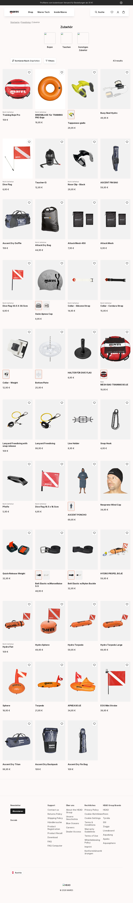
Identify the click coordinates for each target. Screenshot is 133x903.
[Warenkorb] (123, 12)
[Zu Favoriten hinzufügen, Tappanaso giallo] (94, 72)
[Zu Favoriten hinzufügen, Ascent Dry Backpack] (61, 723)
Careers (70, 827)
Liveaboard (108, 830)
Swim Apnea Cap (44, 314)
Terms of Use (91, 835)
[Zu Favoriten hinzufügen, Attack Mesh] (127, 202)
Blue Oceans (72, 823)
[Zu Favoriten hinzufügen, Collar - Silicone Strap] (94, 263)
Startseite (14, 22)
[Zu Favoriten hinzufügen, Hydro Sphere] (61, 604)
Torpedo (39, 705)
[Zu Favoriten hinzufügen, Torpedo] (61, 665)
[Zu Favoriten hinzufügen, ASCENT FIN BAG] (127, 142)
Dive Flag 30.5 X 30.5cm (15, 306)
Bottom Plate (41, 382)
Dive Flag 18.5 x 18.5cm (47, 506)
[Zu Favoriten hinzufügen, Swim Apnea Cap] (61, 263)
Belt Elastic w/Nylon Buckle (82, 583)
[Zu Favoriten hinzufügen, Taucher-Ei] (61, 142)
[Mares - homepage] (14, 12)
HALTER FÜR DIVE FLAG (80, 372)
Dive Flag (7, 184)
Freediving (26, 22)
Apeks (106, 839)
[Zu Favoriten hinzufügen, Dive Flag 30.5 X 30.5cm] (29, 263)
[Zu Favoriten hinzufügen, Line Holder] (94, 402)
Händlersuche (55, 822)
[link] (112, 12)
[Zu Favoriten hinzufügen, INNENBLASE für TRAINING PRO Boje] (61, 72)
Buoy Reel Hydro (108, 113)
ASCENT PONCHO (77, 514)
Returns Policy (55, 814)
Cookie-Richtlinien (94, 814)
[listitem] (71, 114)
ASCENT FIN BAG (109, 182)
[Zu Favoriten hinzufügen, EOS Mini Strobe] (127, 665)
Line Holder (73, 443)
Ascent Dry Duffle (12, 243)
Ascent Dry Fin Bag (78, 764)
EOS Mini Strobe (108, 705)
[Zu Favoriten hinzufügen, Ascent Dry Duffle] (29, 202)
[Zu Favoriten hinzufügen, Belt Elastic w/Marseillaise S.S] (61, 533)
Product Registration (54, 827)
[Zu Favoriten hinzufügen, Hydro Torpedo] (94, 604)
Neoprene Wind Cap (110, 504)
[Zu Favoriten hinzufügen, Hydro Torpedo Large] (127, 604)
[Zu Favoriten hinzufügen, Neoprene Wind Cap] (127, 464)
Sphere (6, 705)
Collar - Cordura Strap (111, 306)
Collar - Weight (10, 382)
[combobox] (25, 61)
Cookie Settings (93, 818)
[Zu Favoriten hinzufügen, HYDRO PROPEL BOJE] (127, 533)
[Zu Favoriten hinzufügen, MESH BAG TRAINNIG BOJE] (127, 332)
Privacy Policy (92, 810)
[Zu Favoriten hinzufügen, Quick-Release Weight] (29, 533)
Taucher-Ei (40, 182)
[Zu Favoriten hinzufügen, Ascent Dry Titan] (29, 723)
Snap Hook (105, 443)
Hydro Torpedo (75, 645)
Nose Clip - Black (76, 184)
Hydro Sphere (42, 645)
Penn (105, 814)
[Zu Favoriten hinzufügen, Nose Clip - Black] (94, 142)
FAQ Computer (55, 845)
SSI (104, 822)
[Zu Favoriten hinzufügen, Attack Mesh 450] (94, 202)
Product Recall (55, 833)
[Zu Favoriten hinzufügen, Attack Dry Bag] (61, 202)
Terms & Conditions (90, 823)
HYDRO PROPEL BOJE (111, 573)
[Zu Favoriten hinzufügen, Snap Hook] (127, 402)
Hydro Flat (8, 647)
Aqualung (108, 834)
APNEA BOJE (74, 705)
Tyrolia (106, 818)
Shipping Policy (55, 818)
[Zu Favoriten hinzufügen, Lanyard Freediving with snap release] (29, 402)
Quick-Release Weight (14, 573)
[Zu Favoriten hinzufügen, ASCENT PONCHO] (94, 464)
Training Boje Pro (11, 115)
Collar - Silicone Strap (79, 306)
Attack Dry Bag (43, 245)
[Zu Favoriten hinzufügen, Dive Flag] (29, 142)
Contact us (53, 810)
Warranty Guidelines (90, 830)
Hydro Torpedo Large (111, 645)
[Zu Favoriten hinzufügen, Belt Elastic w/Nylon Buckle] (94, 533)
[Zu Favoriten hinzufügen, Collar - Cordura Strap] (127, 263)
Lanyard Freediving (45, 443)
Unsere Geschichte (72, 817)
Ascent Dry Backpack (46, 764)
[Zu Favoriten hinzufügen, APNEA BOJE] (94, 665)
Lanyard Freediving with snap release (15, 444)
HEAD (106, 810)
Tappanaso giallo (76, 123)
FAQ (50, 841)
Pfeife (6, 506)
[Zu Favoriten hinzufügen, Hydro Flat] (29, 604)
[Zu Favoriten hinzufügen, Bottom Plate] (61, 332)
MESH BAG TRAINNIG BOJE (114, 384)
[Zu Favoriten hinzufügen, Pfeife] (29, 464)
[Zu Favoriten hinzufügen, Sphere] (29, 665)
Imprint (88, 846)
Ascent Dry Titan (11, 764)
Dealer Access (73, 831)
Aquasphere (109, 843)
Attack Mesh (107, 243)
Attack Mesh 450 (77, 243)
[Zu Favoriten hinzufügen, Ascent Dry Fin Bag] (94, 723)
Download (53, 837)
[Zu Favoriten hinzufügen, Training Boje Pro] (29, 72)
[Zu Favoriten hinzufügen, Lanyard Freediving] (61, 402)
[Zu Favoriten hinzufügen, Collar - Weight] (29, 332)
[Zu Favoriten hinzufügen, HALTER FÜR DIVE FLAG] (94, 332)
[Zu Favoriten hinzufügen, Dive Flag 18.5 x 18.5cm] (61, 464)
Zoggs (106, 826)
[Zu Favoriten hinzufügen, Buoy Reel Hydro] (127, 72)
